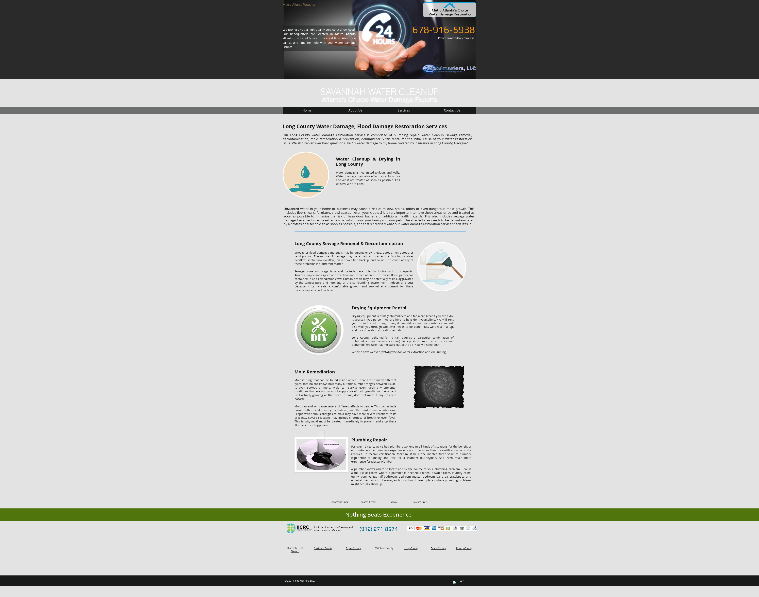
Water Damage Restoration (450, 14)
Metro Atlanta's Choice (450, 10)
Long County (299, 126)
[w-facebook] (455, 583)
